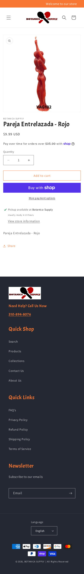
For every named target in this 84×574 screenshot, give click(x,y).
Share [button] (12, 246)
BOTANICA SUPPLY (34, 561)
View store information (24, 221)
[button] (8, 17)
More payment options (42, 198)
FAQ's (12, 410)
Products (15, 351)
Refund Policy (18, 429)
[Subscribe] (70, 493)
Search (13, 341)
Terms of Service (20, 449)
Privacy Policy (18, 420)
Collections (17, 361)
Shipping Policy (19, 439)
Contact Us (16, 371)
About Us (15, 380)
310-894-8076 (20, 314)
